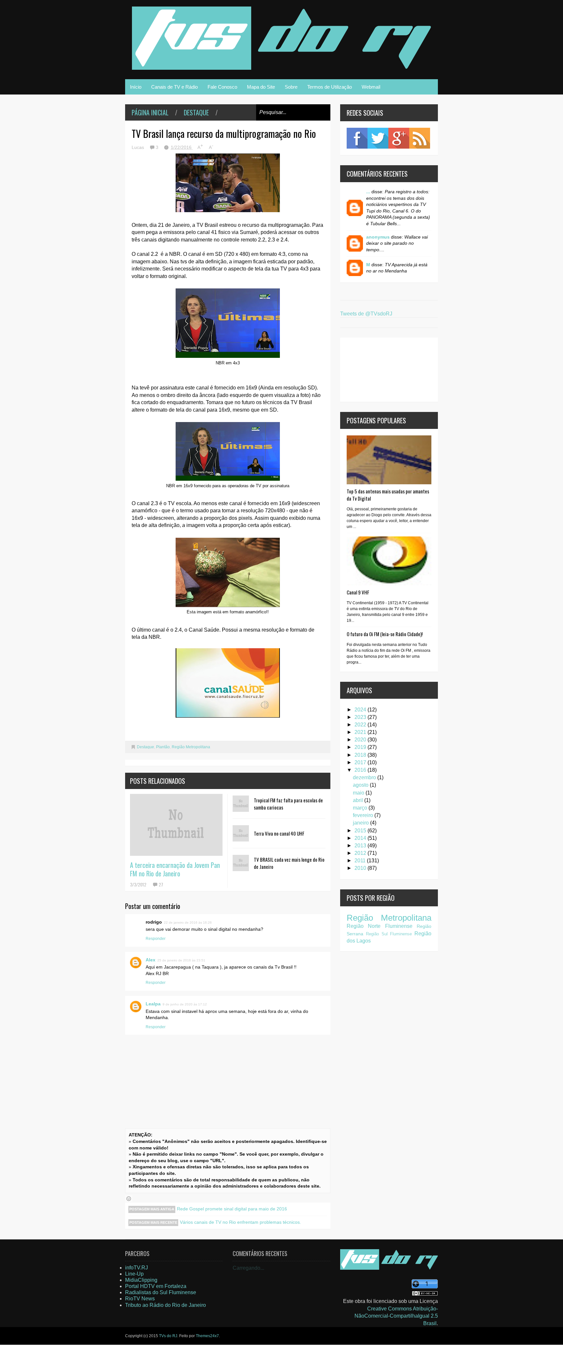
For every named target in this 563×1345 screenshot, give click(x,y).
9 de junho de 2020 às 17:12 (185, 1004)
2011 (360, 860)
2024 (361, 709)
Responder (156, 938)
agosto (361, 785)
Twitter (378, 138)
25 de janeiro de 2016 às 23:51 (181, 960)
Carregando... (248, 1268)
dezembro (365, 777)
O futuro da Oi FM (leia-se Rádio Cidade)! (385, 633)
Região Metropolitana (191, 747)
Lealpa (153, 1003)
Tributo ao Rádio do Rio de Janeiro (165, 1305)
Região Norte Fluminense (379, 926)
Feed (419, 138)
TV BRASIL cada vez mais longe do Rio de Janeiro (289, 863)
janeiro (361, 823)
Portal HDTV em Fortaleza (155, 1286)
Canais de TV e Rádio (174, 87)
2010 (361, 868)
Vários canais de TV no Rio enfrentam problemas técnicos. (240, 1222)
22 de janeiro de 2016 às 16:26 (188, 922)
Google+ (398, 138)
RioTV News (140, 1298)
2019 (361, 747)
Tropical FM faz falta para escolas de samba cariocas (288, 804)
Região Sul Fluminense (389, 933)
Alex (150, 959)
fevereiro (363, 815)
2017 (361, 762)
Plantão (163, 747)
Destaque (196, 112)
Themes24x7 (207, 1336)
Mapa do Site (261, 87)
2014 (361, 838)
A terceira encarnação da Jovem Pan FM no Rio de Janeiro (175, 869)
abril (358, 800)
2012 (361, 853)
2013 (361, 845)
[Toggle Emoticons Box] (128, 1198)
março (360, 808)
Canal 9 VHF (358, 592)
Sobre (291, 87)
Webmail (371, 87)
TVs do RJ (168, 1336)
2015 (361, 830)
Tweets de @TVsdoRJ (366, 313)
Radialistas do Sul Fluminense (160, 1292)
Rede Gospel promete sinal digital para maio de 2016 (232, 1208)
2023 (361, 717)
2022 (361, 724)
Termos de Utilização (329, 87)
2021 (361, 732)
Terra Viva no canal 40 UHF (279, 833)
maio (359, 793)
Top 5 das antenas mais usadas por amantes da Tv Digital (388, 495)
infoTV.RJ (136, 1267)
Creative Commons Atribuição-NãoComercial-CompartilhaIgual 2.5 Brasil (396, 1316)
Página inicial (150, 112)
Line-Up (134, 1274)
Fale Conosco (222, 87)
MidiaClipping (141, 1280)
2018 (361, 755)
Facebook (357, 138)
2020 (361, 739)
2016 (361, 770)
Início (135, 87)
